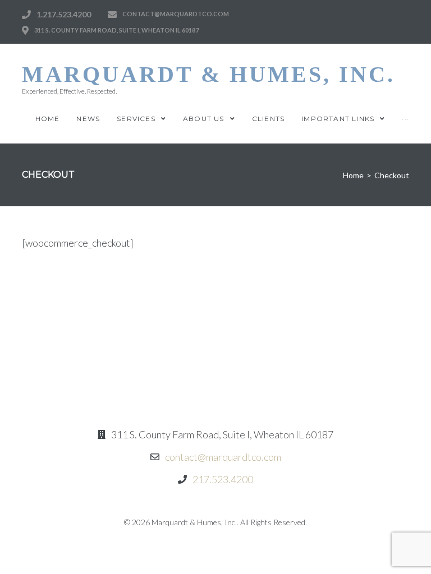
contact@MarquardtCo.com (175, 13)
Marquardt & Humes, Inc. (208, 74)
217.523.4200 (222, 479)
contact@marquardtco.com (223, 457)
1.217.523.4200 (63, 14)
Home (353, 175)
